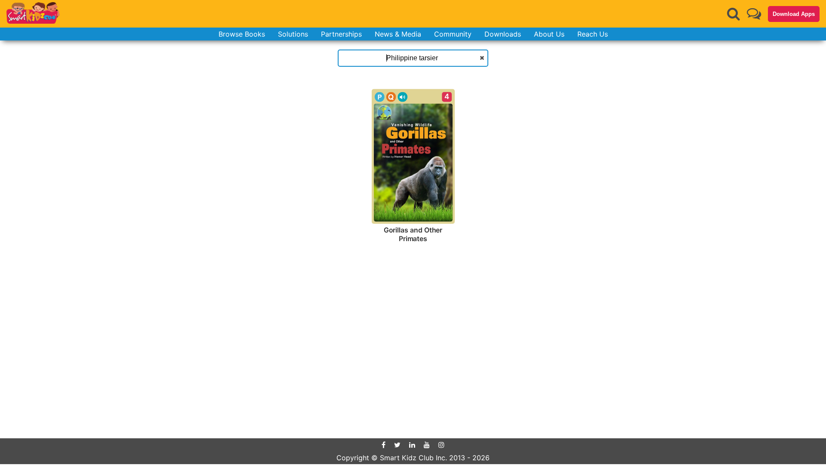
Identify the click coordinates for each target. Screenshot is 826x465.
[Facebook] (383, 444)
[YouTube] (427, 444)
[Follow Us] (754, 13)
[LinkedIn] (412, 444)
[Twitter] (397, 444)
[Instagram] (441, 444)
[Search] (733, 14)
